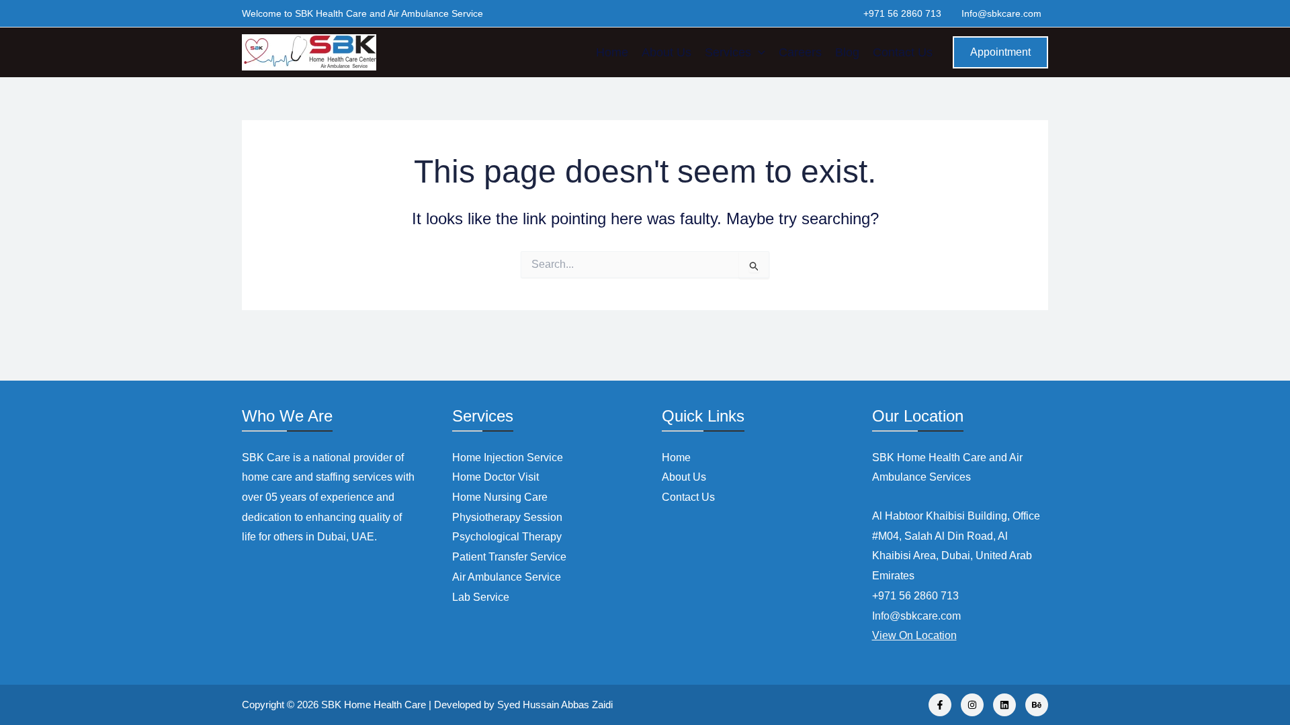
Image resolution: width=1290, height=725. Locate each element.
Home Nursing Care (500, 497)
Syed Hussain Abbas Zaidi (555, 704)
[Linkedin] (1004, 704)
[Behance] (1036, 704)
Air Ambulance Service (506, 577)
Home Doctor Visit (495, 477)
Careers (800, 52)
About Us (666, 52)
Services (728, 52)
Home (612, 52)
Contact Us (903, 52)
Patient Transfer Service (509, 557)
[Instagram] (972, 704)
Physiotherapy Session (507, 517)
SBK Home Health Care (373, 704)
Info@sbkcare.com (1001, 13)
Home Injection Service (507, 457)
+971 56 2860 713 (902, 13)
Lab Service (480, 597)
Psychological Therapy (507, 536)
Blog (847, 52)
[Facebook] (940, 704)
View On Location (914, 635)
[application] (758, 52)
